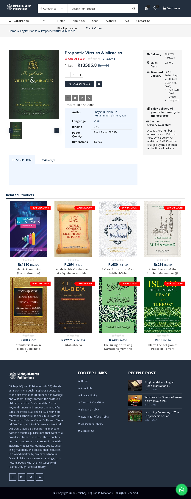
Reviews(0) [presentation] (48, 160)
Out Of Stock (81, 84)
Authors (111, 21)
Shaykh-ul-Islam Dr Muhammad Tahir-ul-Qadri (110, 113)
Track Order (94, 28)
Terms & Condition (92, 402)
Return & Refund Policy (95, 416)
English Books (28, 31)
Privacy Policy (89, 395)
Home (61, 21)
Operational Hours (92, 423)
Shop (95, 21)
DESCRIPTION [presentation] (22, 160)
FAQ (126, 21)
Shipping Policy (90, 409)
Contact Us (143, 21)
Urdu (97, 120)
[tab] (22, 159)
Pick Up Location (67, 28)
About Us (79, 21)
